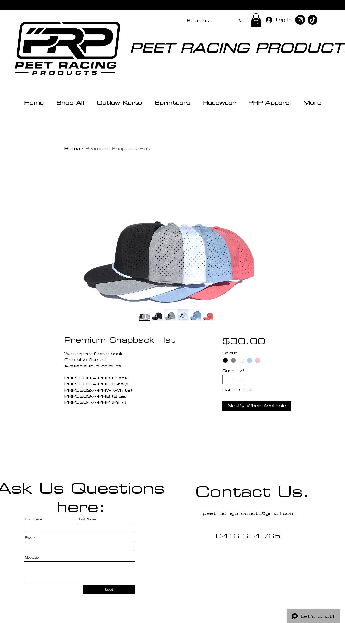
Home (72, 148)
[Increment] (241, 379)
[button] (256, 20)
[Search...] (241, 20)
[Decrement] (226, 379)
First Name (33, 519)
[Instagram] (300, 20)
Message (32, 557)
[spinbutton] (233, 379)
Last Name (87, 519)
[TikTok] (312, 20)
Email (29, 537)
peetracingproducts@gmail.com (249, 513)
